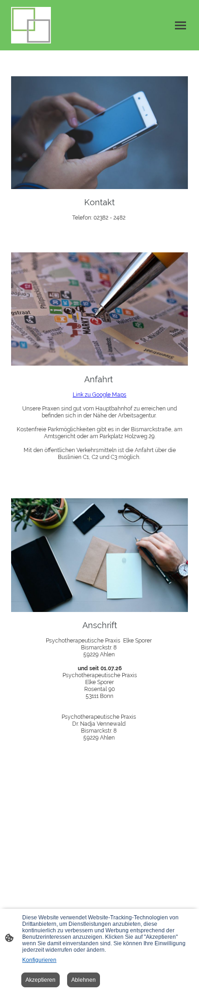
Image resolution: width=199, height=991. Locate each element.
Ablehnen (83, 980)
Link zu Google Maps (99, 394)
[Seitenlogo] (31, 25)
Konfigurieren (39, 960)
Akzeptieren (40, 980)
